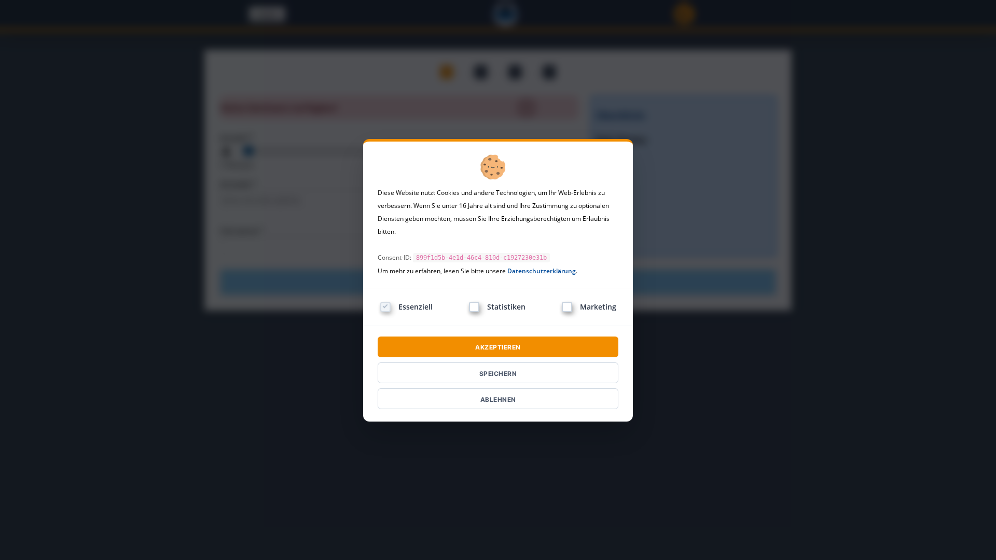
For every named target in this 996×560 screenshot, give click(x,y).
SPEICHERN (498, 373)
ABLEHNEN (498, 399)
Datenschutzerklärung (541, 271)
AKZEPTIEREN (498, 347)
